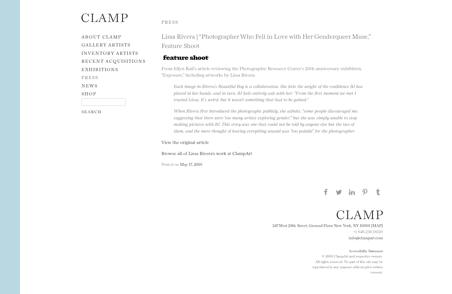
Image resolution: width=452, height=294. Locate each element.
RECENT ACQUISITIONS (113, 61)
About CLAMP (101, 36)
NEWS (89, 85)
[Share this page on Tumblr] (378, 192)
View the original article (185, 142)
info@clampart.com (366, 237)
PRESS (89, 77)
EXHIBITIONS (99, 69)
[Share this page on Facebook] (325, 192)
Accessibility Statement (366, 250)
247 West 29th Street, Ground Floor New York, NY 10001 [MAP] (327, 225)
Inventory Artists (109, 53)
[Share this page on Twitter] (338, 192)
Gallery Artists (106, 44)
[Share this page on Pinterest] (365, 192)
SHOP (89, 93)
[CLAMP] (104, 20)
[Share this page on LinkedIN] (352, 192)
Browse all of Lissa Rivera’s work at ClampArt (206, 153)
